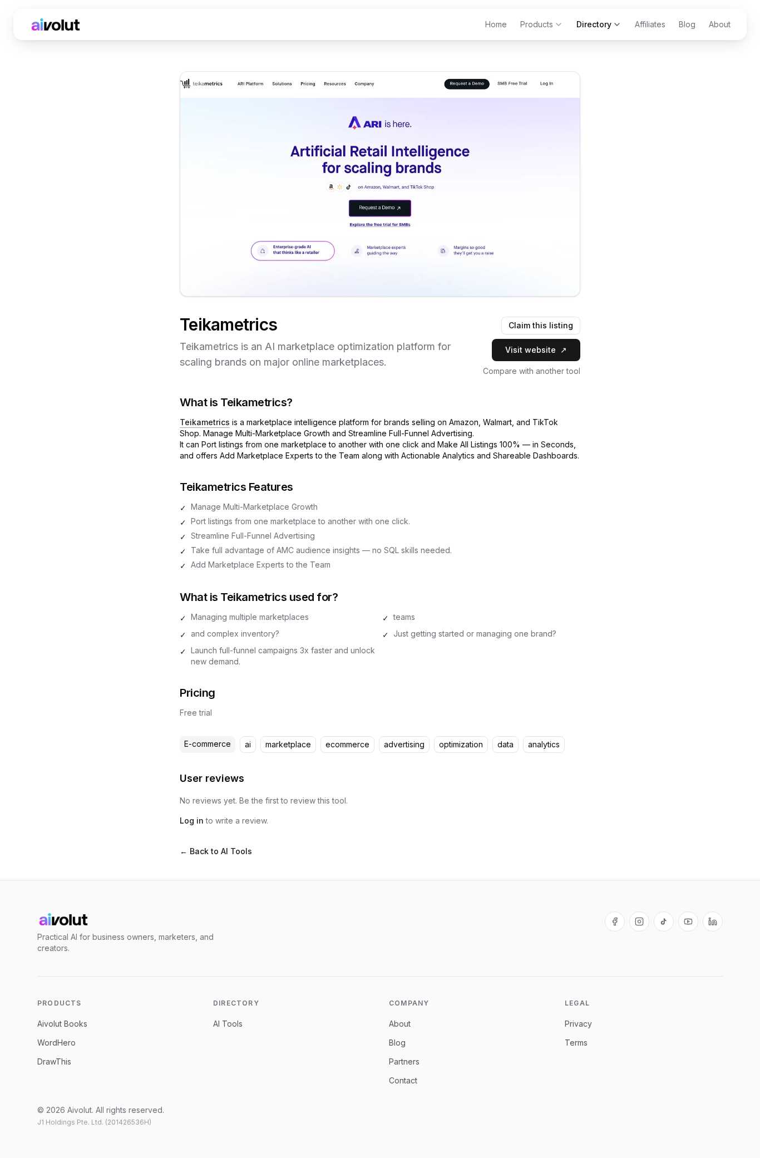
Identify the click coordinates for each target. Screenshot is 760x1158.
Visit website (536, 349)
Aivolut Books (62, 1023)
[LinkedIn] (713, 921)
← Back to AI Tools (216, 851)
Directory (593, 24)
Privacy (578, 1023)
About (720, 24)
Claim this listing (541, 325)
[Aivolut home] (55, 24)
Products (536, 24)
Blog (687, 24)
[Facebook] (615, 921)
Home (496, 24)
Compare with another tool (531, 371)
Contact (403, 1080)
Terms (576, 1042)
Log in (192, 820)
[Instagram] (639, 921)
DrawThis (54, 1061)
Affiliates (650, 24)
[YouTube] (688, 921)
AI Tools (228, 1023)
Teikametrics (205, 422)
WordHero (56, 1042)
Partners (404, 1061)
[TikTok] (664, 921)
